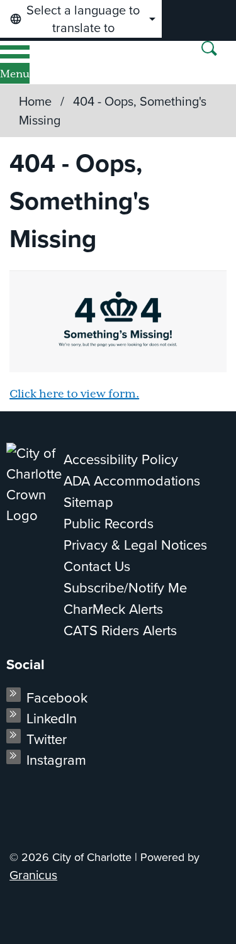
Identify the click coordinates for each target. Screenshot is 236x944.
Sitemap (88, 502)
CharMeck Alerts (113, 609)
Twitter (46, 739)
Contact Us (97, 566)
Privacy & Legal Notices (135, 545)
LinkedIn (51, 718)
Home (35, 101)
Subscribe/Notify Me (125, 587)
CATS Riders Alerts (120, 630)
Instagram (56, 760)
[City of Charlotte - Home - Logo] (51, 62)
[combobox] (81, 19)
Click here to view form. (74, 394)
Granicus (33, 875)
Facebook (56, 697)
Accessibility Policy (121, 459)
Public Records (109, 523)
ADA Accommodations (132, 480)
